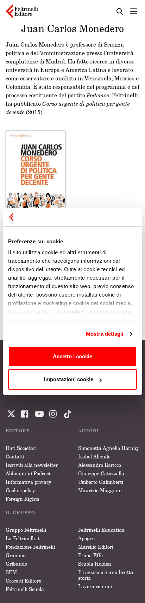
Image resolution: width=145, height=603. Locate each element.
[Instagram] (66, 414)
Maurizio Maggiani (100, 490)
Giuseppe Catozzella (101, 473)
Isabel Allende (94, 456)
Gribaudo (16, 563)
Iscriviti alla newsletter (32, 465)
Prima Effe (90, 555)
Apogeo (86, 538)
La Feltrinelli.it (22, 538)
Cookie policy (20, 490)
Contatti (15, 456)
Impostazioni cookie (68, 379)
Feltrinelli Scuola (25, 589)
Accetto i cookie (72, 356)
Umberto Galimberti (100, 482)
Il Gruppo (20, 512)
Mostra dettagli (105, 334)
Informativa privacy (28, 482)
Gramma (16, 555)
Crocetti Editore (23, 580)
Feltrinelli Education (101, 530)
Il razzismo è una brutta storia (105, 574)
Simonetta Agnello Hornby (108, 448)
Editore (18, 430)
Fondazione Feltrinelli (30, 546)
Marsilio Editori (95, 546)
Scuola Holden (94, 563)
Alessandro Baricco (99, 465)
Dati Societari (21, 448)
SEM (11, 572)
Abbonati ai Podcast (28, 473)
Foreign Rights (22, 498)
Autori (88, 430)
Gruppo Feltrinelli (26, 530)
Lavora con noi (95, 586)
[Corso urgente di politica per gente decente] (35, 175)
